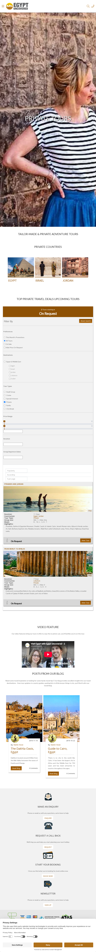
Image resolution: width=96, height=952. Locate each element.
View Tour (85, 540)
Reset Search (86, 321)
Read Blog (16, 768)
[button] (12, 274)
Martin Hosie (18, 745)
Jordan (68, 280)
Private (36, 518)
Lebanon (36, 581)
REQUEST (48, 847)
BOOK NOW (48, 876)
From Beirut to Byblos (14, 549)
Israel (39, 280)
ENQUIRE (48, 818)
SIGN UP (48, 905)
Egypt (12, 280)
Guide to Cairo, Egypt (57, 750)
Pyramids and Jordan (13, 484)
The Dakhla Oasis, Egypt (22, 750)
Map (90, 511)
